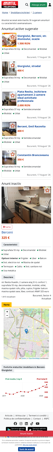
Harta (7, 304)
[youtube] (37, 423)
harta (8, 227)
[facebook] (15, 423)
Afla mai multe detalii (30, 445)
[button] (26, 331)
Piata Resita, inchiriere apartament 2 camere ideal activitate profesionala (31, 96)
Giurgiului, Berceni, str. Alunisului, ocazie (32, 37)
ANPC (46, 418)
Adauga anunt (38, 4)
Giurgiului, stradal (29, 66)
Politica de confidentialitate (17, 418)
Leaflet (23, 358)
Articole (8, 415)
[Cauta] (27, 4)
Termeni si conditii (37, 415)
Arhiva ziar (20, 415)
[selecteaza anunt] (12, 37)
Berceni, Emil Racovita (31, 126)
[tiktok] (31, 423)
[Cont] (50, 5)
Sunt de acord (26, 449)
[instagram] (21, 423)
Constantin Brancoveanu (33, 155)
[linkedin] (26, 423)
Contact (37, 418)
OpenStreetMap (34, 358)
